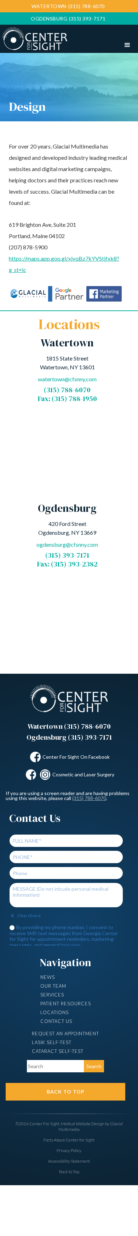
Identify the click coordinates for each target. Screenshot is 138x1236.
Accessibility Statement (69, 1161)
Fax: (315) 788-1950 (67, 398)
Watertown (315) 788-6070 (69, 726)
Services (52, 995)
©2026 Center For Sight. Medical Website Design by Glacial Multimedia (69, 1126)
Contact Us (56, 1021)
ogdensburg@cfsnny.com (67, 544)
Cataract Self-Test (58, 1051)
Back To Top (66, 1092)
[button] (127, 45)
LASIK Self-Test (51, 1042)
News (47, 977)
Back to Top (69, 1171)
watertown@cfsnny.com (67, 379)
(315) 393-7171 (67, 555)
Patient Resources (65, 1003)
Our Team (53, 986)
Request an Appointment (65, 1033)
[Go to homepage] (33, 37)
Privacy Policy (69, 1150)
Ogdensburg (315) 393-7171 (69, 737)
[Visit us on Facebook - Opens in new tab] (35, 757)
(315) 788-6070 (67, 389)
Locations (54, 1012)
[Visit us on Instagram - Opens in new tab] (45, 774)
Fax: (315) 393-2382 (67, 564)
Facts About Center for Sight (69, 1140)
